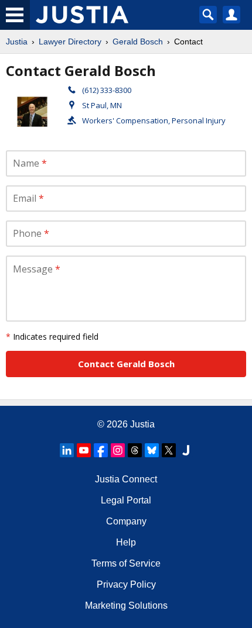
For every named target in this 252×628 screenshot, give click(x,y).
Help (126, 542)
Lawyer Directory (70, 41)
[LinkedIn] (67, 450)
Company (126, 521)
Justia (17, 41)
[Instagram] (118, 450)
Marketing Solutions (126, 605)
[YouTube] (84, 450)
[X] (169, 450)
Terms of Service (126, 563)
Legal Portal (126, 500)
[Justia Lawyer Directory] (186, 450)
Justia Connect (126, 479)
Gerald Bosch (138, 41)
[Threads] (135, 450)
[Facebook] (101, 450)
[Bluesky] (152, 450)
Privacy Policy (126, 584)
